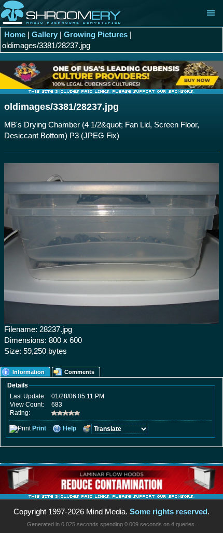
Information (28, 372)
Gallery (45, 34)
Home (14, 34)
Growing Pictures (96, 34)
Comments (79, 372)
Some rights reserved (168, 511)
